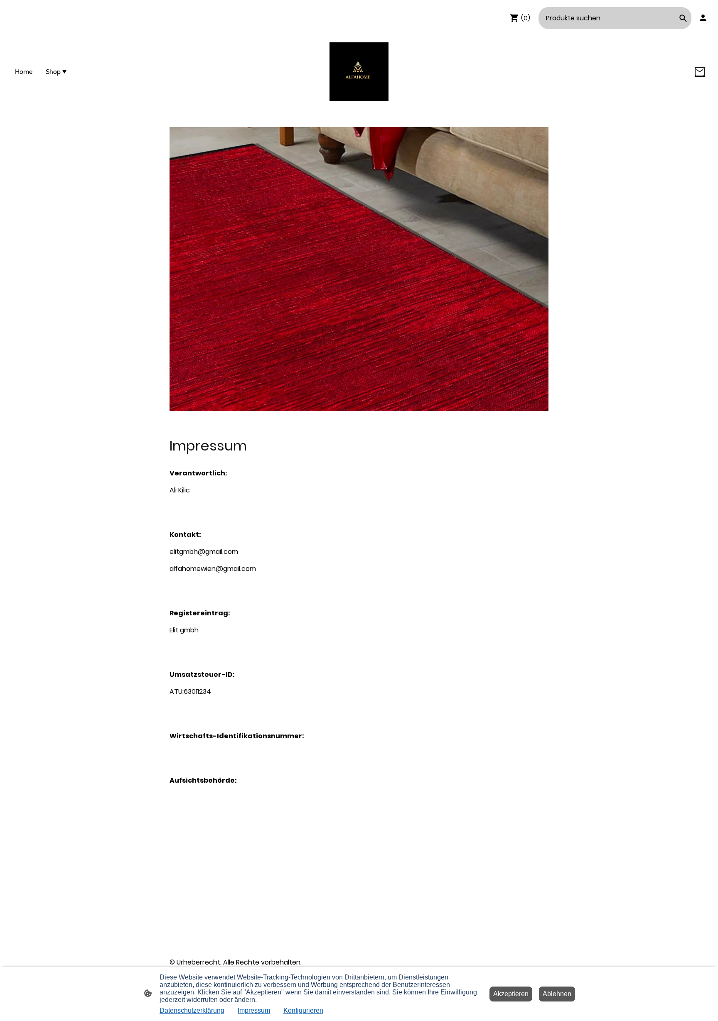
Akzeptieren (511, 993)
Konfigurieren (303, 1010)
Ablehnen (557, 993)
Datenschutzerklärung (192, 1010)
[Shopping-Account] (703, 18)
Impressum (254, 1010)
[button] (683, 18)
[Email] (700, 72)
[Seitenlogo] (358, 71)
